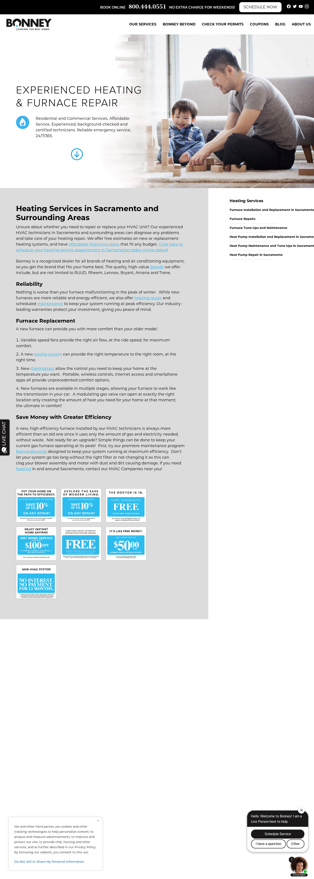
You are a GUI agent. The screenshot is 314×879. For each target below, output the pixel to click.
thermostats (42, 368)
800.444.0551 (147, 7)
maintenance (50, 303)
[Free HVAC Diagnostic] (126, 505)
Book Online (113, 7)
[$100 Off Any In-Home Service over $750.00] (36, 543)
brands (157, 267)
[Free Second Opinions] (81, 543)
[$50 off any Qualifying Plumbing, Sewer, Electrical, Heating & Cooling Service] (126, 543)
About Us (301, 24)
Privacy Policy (85, 847)
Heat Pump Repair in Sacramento (256, 255)
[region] (56, 843)
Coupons (259, 24)
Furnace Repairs (242, 219)
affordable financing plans (94, 244)
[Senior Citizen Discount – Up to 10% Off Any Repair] (81, 505)
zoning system (48, 354)
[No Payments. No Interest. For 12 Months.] (36, 582)
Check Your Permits (223, 24)
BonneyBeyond (31, 451)
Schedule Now (260, 7)
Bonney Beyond (179, 24)
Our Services (142, 24)
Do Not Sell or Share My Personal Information (49, 862)
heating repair (148, 298)
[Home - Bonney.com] (29, 24)
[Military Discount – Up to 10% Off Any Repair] (36, 505)
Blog (280, 24)
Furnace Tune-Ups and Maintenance (258, 228)
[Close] (98, 820)
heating (23, 469)
